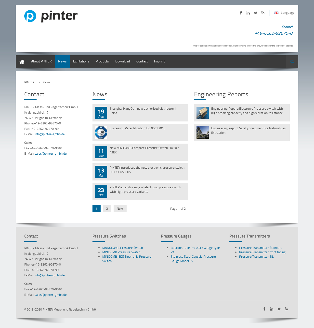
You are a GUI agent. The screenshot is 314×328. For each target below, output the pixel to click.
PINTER (29, 82)
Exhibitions (81, 61)
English (21, 57)
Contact (142, 61)
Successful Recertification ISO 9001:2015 (137, 128)
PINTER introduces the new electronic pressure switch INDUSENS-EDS (147, 169)
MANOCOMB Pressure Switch (122, 247)
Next (120, 208)
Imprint (159, 61)
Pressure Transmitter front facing (262, 252)
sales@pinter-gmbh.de (51, 153)
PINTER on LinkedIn (248, 13)
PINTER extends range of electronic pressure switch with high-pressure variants (145, 189)
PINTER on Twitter (255, 13)
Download (122, 61)
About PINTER (41, 61)
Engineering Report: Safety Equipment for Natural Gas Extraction (248, 130)
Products (102, 61)
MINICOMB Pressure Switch (121, 252)
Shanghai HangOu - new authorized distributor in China (143, 110)
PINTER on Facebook (241, 13)
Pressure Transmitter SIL (256, 256)
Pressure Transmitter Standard (260, 247)
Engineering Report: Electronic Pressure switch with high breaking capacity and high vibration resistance (247, 110)
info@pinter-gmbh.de (50, 134)
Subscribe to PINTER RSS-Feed (263, 13)
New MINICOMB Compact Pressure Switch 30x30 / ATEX (144, 150)
